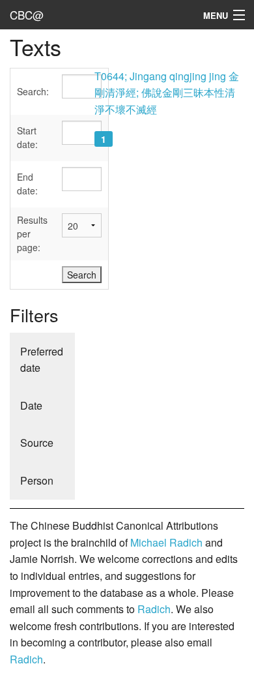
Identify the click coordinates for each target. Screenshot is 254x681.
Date (31, 405)
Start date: (27, 137)
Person (36, 480)
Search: (33, 91)
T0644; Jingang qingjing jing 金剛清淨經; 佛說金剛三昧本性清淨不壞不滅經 (166, 92)
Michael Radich (166, 542)
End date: (27, 183)
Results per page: (32, 233)
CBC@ (27, 15)
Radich (154, 608)
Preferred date (41, 360)
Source (36, 442)
